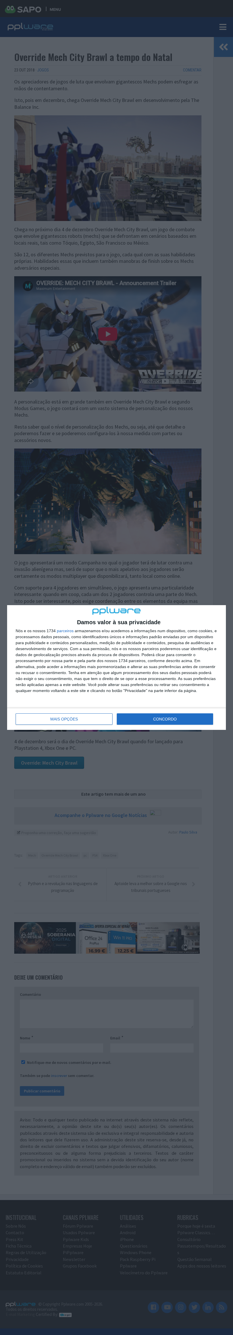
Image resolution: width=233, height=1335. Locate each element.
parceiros (65, 631)
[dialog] (116, 667)
